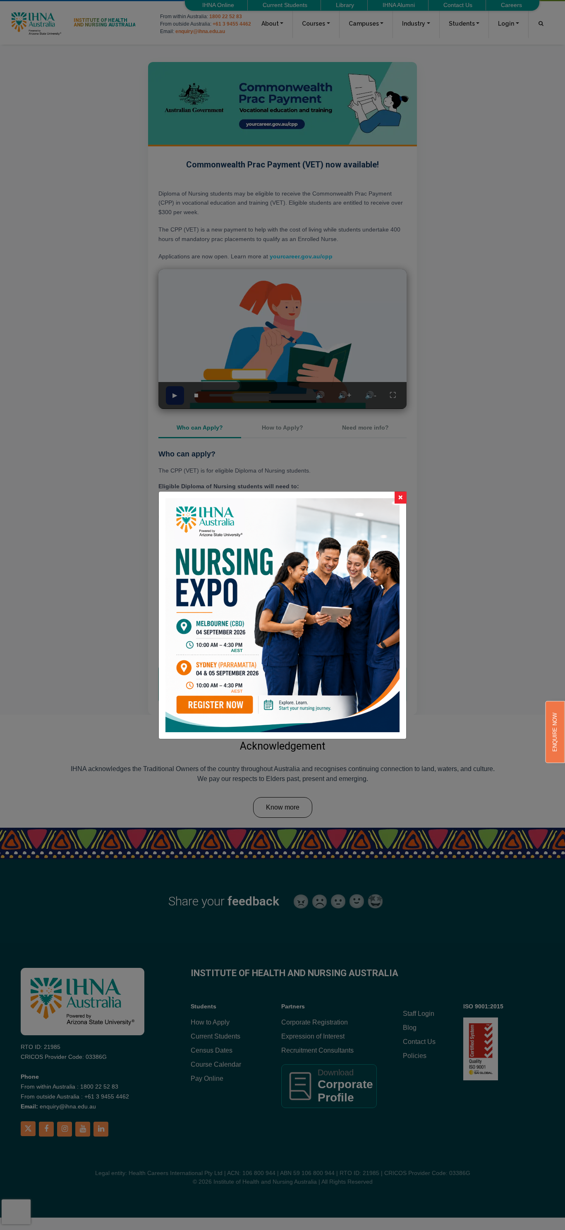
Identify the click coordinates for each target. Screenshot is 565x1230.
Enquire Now (555, 731)
